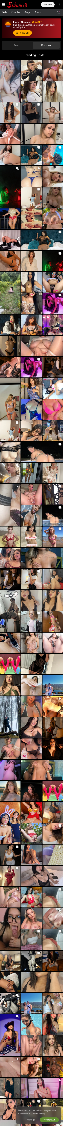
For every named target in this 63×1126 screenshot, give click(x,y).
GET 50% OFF (22, 33)
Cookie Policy (38, 1113)
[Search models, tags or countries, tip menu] (58, 12)
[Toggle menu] (3, 4)
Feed (16, 45)
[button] (10, 81)
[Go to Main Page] (19, 4)
